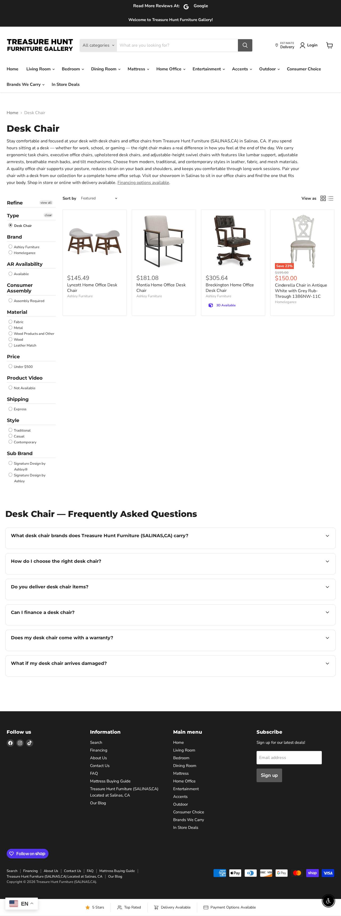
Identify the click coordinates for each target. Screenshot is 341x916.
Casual (19, 436)
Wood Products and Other (33, 333)
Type (13, 216)
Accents (240, 69)
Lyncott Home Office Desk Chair (92, 288)
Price (13, 357)
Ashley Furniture (26, 247)
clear (48, 215)
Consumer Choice (304, 69)
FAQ (94, 773)
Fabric (18, 322)
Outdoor (268, 69)
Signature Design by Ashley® (29, 466)
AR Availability (25, 264)
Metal (18, 328)
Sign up (269, 775)
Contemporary (24, 442)
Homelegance (24, 253)
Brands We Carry (24, 84)
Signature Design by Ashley (29, 478)
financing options (54, 625)
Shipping (18, 399)
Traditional (22, 430)
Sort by (69, 198)
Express (19, 409)
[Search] (245, 45)
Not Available (24, 388)
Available (21, 274)
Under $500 (23, 366)
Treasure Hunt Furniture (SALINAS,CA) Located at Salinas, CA (54, 876)
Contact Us (99, 765)
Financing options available (143, 183)
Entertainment (207, 69)
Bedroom (71, 69)
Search (96, 742)
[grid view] (323, 198)
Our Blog (98, 803)
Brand (14, 237)
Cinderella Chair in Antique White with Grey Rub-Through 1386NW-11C (301, 290)
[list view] (330, 198)
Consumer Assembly (20, 288)
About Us (98, 758)
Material (17, 312)
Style (13, 420)
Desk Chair (22, 225)
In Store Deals (66, 84)
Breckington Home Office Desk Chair (230, 288)
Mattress (137, 69)
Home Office (169, 69)
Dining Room (104, 69)
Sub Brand (20, 453)
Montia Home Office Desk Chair (161, 288)
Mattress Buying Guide (110, 781)
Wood (18, 339)
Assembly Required (28, 301)
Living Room (39, 69)
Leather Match (24, 345)
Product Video (25, 378)
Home (12, 69)
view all (46, 202)
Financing (98, 750)
